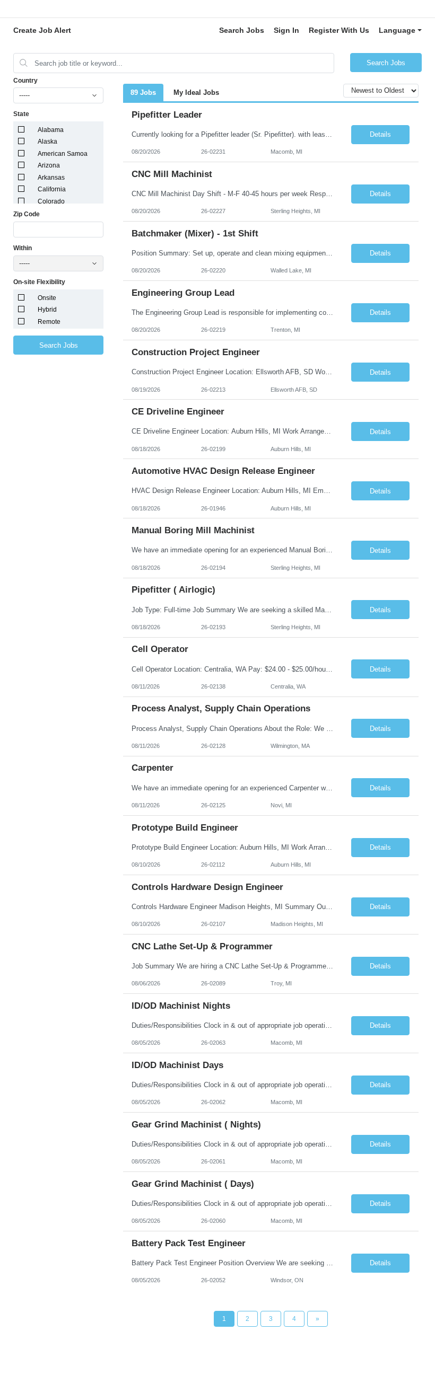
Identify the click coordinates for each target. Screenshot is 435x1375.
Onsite (47, 298)
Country (25, 80)
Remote (49, 321)
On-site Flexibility (39, 282)
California (52, 189)
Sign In (286, 30)
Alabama (51, 130)
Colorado (51, 201)
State (21, 114)
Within (22, 248)
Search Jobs (241, 30)
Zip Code (26, 214)
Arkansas (51, 177)
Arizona (49, 165)
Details (380, 134)
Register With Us (339, 30)
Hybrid (47, 309)
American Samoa (63, 153)
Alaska (47, 141)
